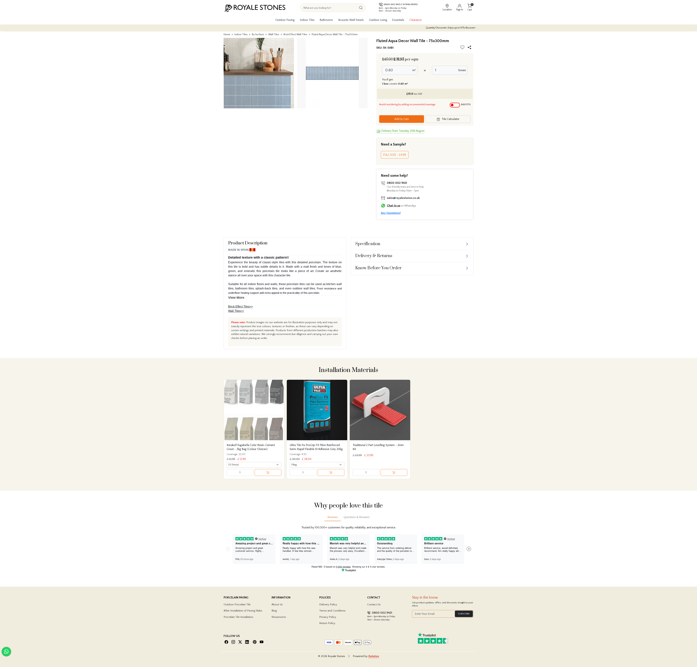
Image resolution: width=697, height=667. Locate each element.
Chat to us (393, 205)
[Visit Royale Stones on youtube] (261, 642)
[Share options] (470, 48)
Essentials (398, 20)
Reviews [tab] (332, 517)
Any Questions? (391, 213)
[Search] (360, 8)
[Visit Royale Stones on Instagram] (233, 642)
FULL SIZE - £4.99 (394, 154)
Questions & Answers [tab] (357, 517)
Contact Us (374, 604)
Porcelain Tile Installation (238, 617)
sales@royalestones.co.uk (403, 198)
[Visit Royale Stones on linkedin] (247, 642)
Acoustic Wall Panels (351, 20)
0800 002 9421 (392, 4)
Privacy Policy (327, 617)
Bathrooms (326, 20)
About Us (277, 604)
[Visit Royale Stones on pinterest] (254, 642)
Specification (367, 244)
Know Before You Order (378, 268)
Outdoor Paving (285, 20)
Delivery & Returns (373, 256)
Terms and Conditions (332, 610)
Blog (274, 610)
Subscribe (464, 613)
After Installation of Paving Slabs (243, 610)
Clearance (415, 20)
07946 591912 (410, 4)
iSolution (373, 656)
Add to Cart (401, 119)
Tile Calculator (450, 119)
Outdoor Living (378, 20)
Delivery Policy (328, 604)
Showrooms (279, 617)
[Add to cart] (268, 472)
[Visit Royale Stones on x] (240, 642)
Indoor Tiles (307, 20)
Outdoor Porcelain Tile (237, 604)
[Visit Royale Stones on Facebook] (226, 642)
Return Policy (327, 623)
